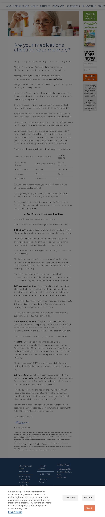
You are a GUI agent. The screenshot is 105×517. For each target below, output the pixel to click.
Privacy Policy (15, 511)
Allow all (89, 508)
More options (70, 498)
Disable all (88, 498)
